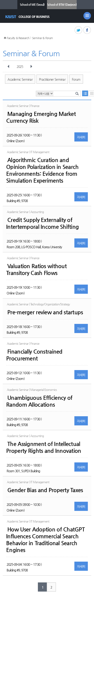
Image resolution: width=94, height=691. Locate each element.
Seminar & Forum (42, 38)
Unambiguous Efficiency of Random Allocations (39, 401)
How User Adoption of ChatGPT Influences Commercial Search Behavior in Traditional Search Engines (45, 539)
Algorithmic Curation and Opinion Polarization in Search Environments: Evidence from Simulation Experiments (42, 170)
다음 (31, 66)
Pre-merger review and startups (45, 312)
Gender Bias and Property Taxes (45, 490)
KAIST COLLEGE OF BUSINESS (28, 16)
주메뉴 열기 (87, 15)
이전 (8, 66)
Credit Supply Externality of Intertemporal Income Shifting (42, 223)
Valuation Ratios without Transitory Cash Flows (36, 269)
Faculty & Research (18, 38)
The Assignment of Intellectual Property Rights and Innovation (43, 447)
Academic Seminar (20, 79)
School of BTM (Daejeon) (62, 4)
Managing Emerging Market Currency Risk (41, 117)
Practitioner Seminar (52, 79)
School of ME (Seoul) (32, 4)
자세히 (81, 137)
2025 (20, 66)
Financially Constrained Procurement (34, 355)
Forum (76, 79)
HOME (5, 38)
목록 (85, 93)
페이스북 (87, 30)
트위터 (79, 30)
